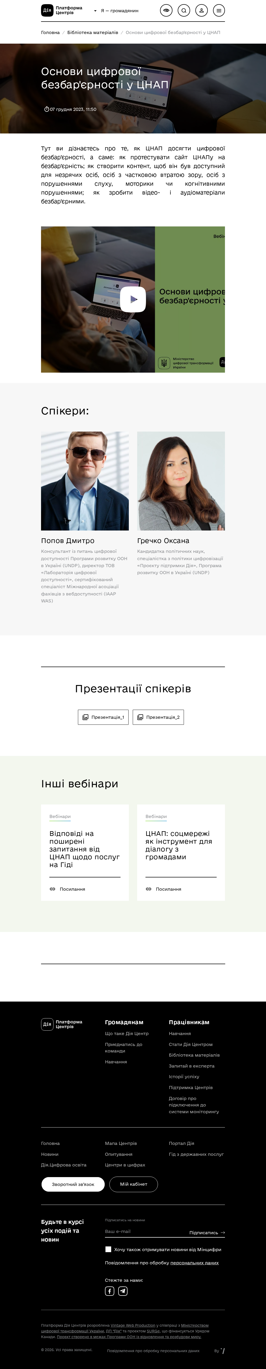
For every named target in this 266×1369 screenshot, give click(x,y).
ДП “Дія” (114, 1331)
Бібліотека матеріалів (92, 32)
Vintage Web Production (133, 1325)
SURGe (153, 1331)
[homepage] (66, 14)
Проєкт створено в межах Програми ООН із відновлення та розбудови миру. (129, 1337)
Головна (50, 32)
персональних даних (194, 1262)
